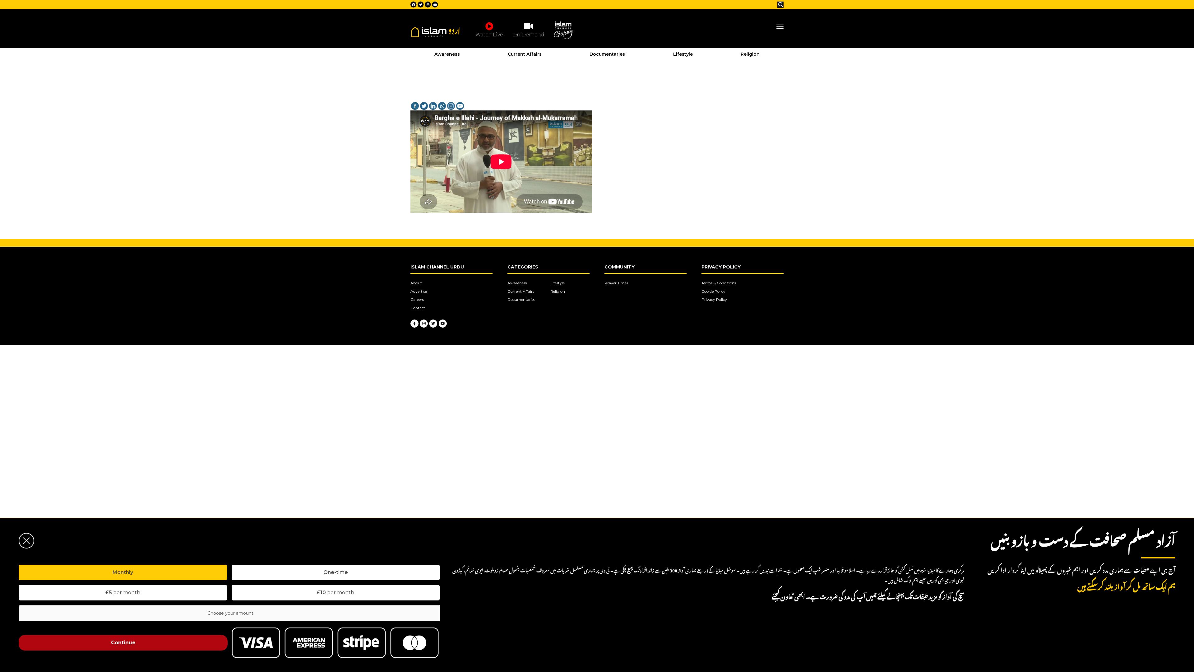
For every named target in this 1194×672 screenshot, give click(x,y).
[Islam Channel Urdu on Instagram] (424, 324)
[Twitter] (424, 106)
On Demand (528, 35)
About (416, 283)
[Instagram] (451, 106)
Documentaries (607, 54)
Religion (750, 54)
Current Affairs (525, 54)
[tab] (123, 572)
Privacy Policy (714, 299)
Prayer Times (616, 283)
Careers (417, 299)
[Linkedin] (433, 106)
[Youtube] (460, 106)
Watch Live (489, 35)
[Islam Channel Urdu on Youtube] (443, 324)
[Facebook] (415, 106)
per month (122, 592)
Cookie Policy (713, 291)
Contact (417, 308)
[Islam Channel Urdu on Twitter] (433, 324)
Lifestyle (683, 54)
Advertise (418, 291)
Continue (123, 643)
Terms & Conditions (718, 283)
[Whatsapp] (442, 106)
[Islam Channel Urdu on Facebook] (414, 324)
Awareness (447, 54)
